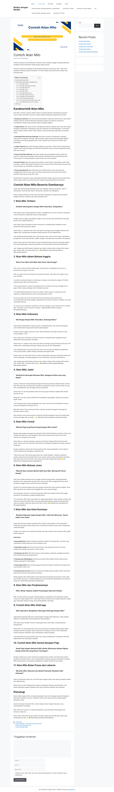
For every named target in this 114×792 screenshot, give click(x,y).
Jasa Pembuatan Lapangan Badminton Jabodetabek (45, 8)
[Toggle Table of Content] (38, 77)
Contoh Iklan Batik (84, 41)
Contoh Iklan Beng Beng (21, 727)
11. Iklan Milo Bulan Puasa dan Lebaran (28, 102)
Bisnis (33, 4)
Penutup (18, 104)
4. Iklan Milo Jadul (23, 89)
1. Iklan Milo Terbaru (23, 84)
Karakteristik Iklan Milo (22, 80)
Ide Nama (50, 4)
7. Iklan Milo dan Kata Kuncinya (26, 94)
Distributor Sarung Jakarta (84, 8)
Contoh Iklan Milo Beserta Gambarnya (26, 82)
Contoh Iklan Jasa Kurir (86, 46)
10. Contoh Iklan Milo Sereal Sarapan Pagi (29, 100)
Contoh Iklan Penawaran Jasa (23, 725)
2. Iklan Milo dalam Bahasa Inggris (27, 85)
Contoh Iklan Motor (85, 49)
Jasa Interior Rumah (68, 8)
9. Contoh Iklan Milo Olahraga (25, 98)
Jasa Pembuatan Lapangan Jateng (40, 13)
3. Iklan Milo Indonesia (24, 87)
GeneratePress (71, 789)
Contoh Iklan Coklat (85, 44)
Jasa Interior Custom (59, 13)
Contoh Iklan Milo (20, 723)
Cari (80, 22)
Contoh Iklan (41, 4)
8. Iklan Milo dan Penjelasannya (26, 96)
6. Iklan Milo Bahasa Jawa (25, 93)
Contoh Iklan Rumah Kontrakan (88, 52)
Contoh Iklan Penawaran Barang (33, 723)
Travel (66, 4)
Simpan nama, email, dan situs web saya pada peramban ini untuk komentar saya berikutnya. (40, 774)
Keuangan (59, 4)
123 (95, 8)
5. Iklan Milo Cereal (23, 91)
